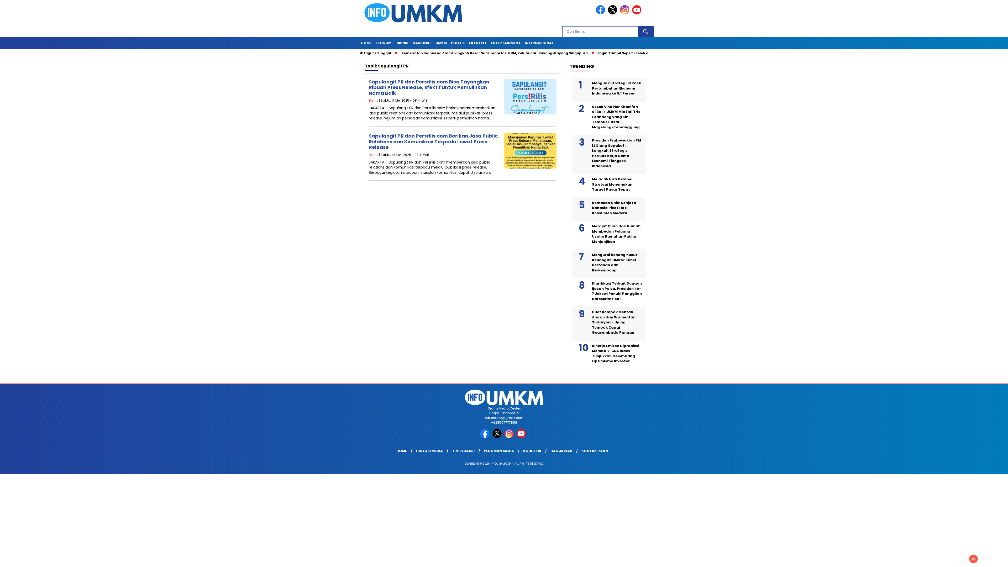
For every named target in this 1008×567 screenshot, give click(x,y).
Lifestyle (478, 42)
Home (366, 42)
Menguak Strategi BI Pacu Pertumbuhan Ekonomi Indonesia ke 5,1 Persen (616, 88)
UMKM (441, 42)
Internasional (539, 42)
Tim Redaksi (463, 450)
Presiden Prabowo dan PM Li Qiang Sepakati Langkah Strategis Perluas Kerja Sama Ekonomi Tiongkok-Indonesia (616, 153)
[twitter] (613, 13)
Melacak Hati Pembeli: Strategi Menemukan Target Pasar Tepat (613, 184)
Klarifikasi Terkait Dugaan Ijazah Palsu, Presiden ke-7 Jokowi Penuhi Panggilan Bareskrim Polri (617, 291)
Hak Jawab (561, 450)
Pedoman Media (499, 450)
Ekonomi (384, 42)
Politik (458, 42)
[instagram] (625, 13)
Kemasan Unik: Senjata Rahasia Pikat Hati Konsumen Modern (614, 208)
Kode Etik (532, 450)
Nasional (422, 42)
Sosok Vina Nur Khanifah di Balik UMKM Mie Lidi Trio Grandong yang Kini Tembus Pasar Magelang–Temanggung (616, 117)
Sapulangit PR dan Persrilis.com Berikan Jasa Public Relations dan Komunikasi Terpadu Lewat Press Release (433, 141)
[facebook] (601, 13)
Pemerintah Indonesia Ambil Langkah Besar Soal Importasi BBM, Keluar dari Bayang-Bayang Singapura (468, 53)
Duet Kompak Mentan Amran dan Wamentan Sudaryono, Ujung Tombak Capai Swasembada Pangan (614, 322)
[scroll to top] (973, 558)
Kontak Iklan (594, 450)
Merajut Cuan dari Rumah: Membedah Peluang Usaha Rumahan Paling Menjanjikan (617, 234)
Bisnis (402, 42)
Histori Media (429, 450)
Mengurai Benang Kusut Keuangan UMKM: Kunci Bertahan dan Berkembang (614, 262)
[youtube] (637, 13)
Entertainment (506, 42)
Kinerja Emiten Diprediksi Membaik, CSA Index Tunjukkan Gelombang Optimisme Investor (615, 353)
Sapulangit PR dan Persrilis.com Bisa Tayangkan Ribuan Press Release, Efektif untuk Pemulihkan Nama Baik (429, 87)
